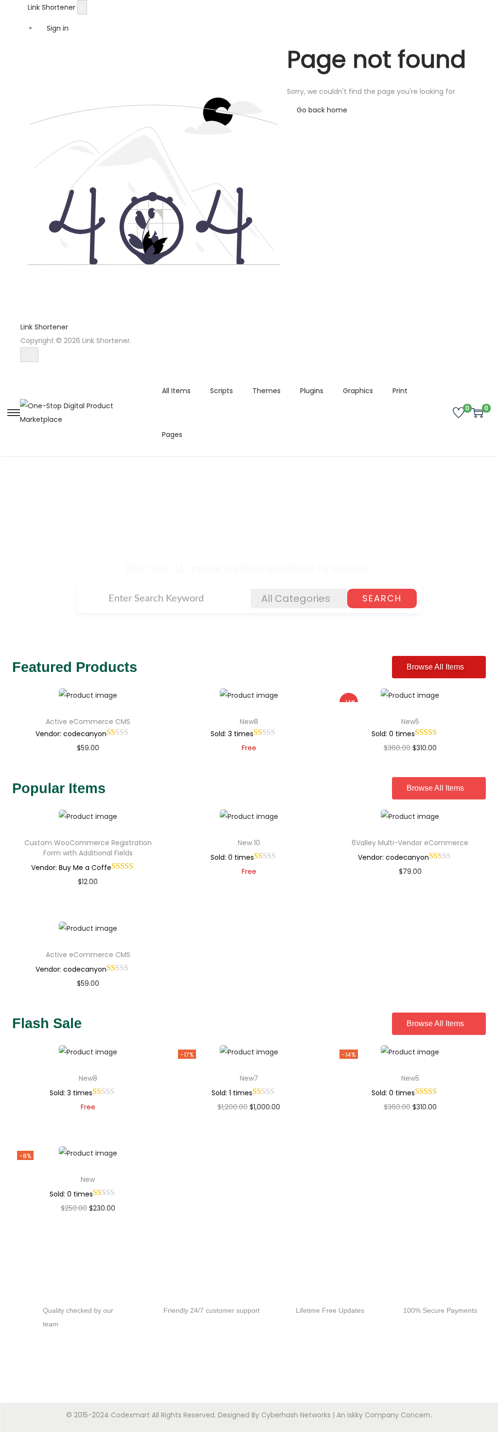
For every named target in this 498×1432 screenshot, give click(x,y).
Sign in (57, 28)
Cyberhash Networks (296, 1415)
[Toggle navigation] (82, 7)
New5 (410, 721)
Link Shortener (52, 7)
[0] (458, 412)
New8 (249, 721)
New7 (249, 1078)
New (88, 1179)
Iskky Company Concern (388, 1415)
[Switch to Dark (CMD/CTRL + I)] (29, 354)
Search (382, 598)
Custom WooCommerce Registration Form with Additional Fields (88, 848)
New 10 (249, 843)
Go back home (321, 110)
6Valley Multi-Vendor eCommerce (410, 843)
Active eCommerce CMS (88, 721)
